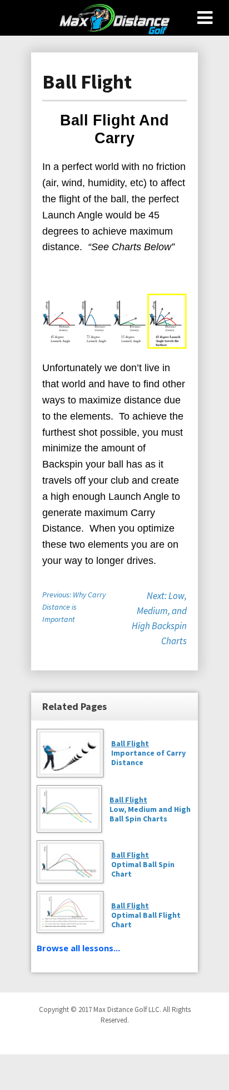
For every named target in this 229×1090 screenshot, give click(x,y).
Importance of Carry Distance (148, 752)
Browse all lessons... (78, 947)
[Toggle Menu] (204, 18)
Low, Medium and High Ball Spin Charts (150, 809)
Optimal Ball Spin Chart (143, 864)
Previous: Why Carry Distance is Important (74, 607)
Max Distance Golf (114, 19)
